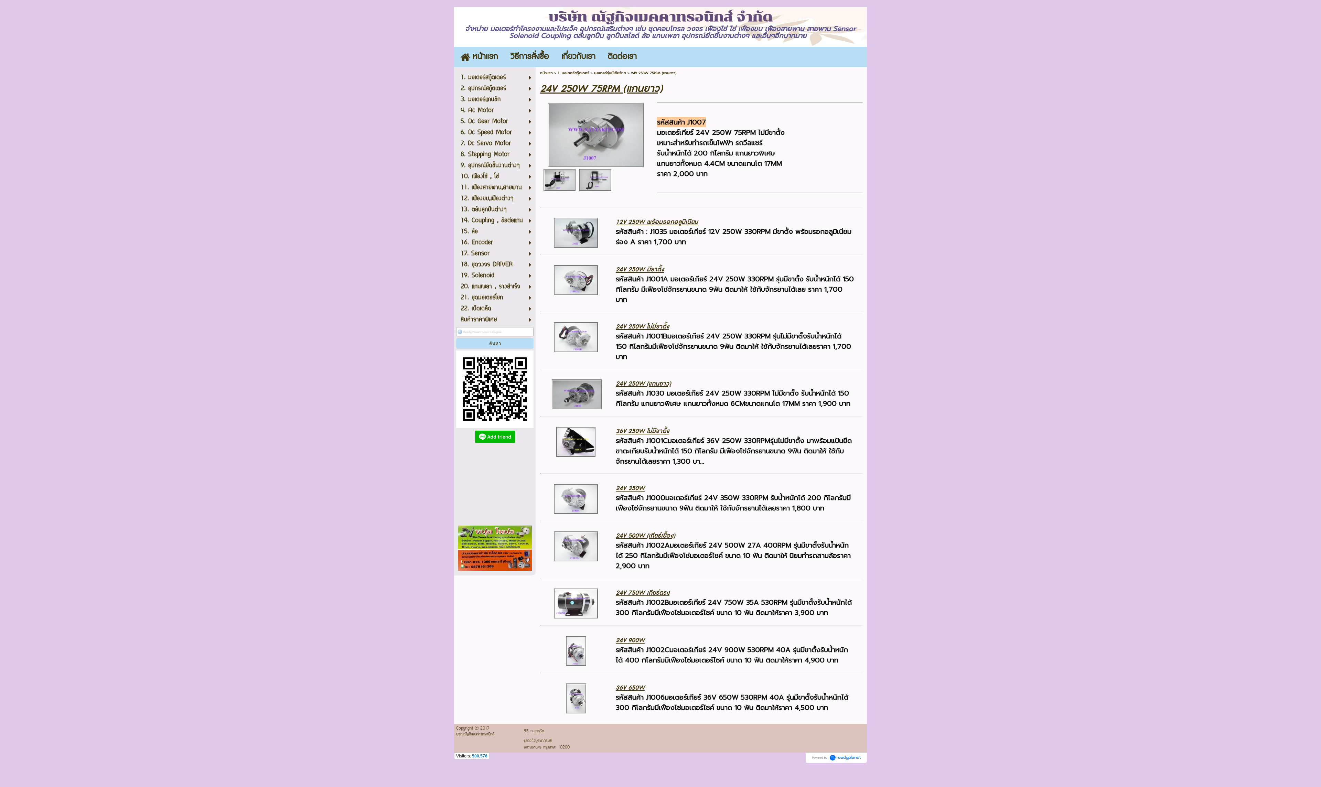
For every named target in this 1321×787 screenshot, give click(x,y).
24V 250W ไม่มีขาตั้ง (642, 326)
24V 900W (630, 640)
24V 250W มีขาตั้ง (640, 269)
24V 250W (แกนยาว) (643, 383)
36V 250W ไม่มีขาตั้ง (642, 431)
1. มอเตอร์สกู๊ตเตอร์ (573, 73)
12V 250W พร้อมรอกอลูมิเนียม (657, 222)
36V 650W (630, 687)
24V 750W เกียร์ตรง (642, 593)
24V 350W (630, 488)
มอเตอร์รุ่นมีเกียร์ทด (610, 73)
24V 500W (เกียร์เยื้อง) (645, 535)
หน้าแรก (546, 73)
